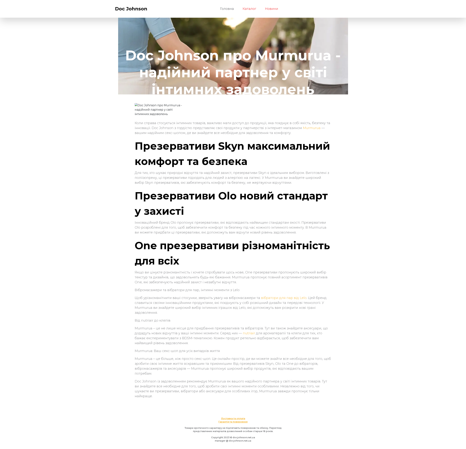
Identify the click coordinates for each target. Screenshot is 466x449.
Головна (227, 9)
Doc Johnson (131, 9)
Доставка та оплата (233, 418)
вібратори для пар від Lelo (284, 298)
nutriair (249, 333)
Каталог (249, 9)
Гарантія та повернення (233, 421)
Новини (271, 9)
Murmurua (312, 128)
